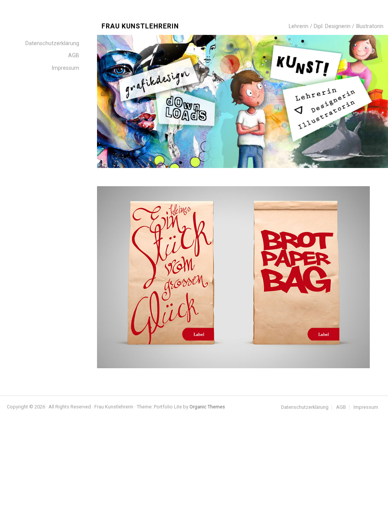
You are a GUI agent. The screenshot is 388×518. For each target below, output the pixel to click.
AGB (341, 407)
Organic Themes (207, 407)
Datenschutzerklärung (305, 407)
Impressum (366, 407)
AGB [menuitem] (73, 55)
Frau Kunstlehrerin (140, 26)
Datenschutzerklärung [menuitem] (52, 43)
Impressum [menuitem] (65, 68)
